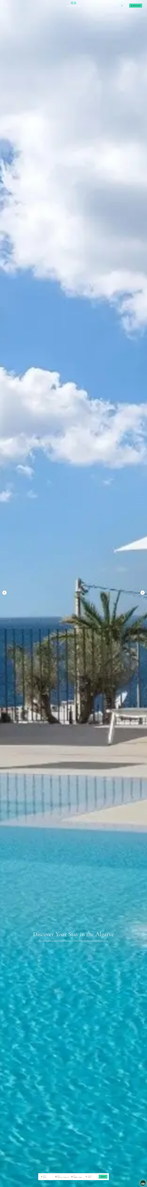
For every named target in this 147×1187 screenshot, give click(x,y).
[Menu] (7, 5)
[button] (122, 5)
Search (103, 1177)
